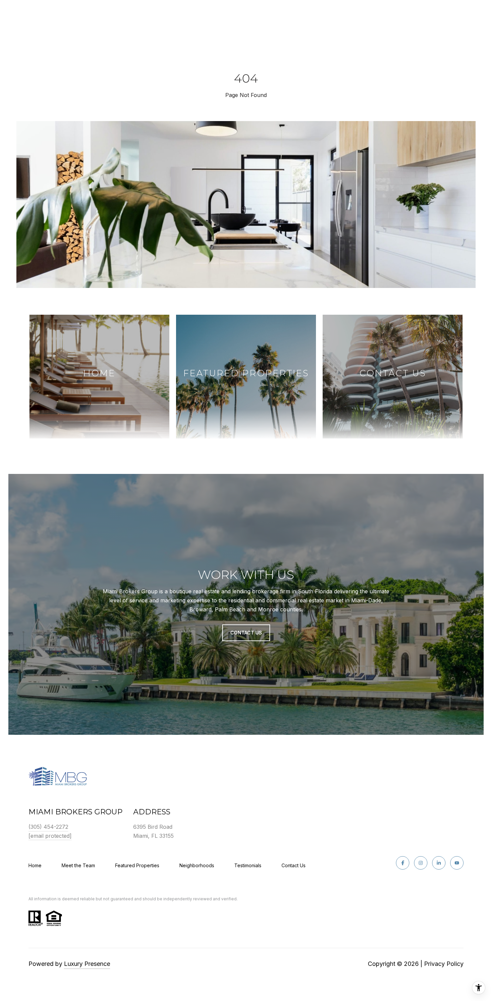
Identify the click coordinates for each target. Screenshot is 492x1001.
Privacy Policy (444, 963)
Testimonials (247, 865)
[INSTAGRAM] (420, 863)
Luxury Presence (87, 963)
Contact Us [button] (246, 632)
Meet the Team (78, 865)
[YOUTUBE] (457, 863)
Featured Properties (137, 865)
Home (35, 865)
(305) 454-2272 (48, 826)
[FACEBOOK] (402, 863)
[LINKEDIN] (438, 863)
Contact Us (293, 865)
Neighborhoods (196, 865)
